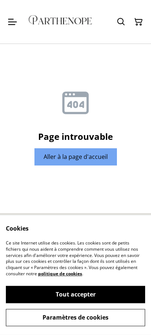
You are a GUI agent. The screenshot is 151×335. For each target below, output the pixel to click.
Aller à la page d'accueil (76, 157)
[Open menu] (12, 22)
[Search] (121, 22)
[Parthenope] (60, 22)
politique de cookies (60, 274)
